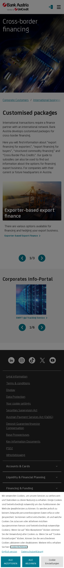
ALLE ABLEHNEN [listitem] (30, 562)
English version (9, 551)
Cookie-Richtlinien (19, 547)
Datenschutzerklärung (32, 551)
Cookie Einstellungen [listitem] (52, 562)
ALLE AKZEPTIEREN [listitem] (10, 562)
